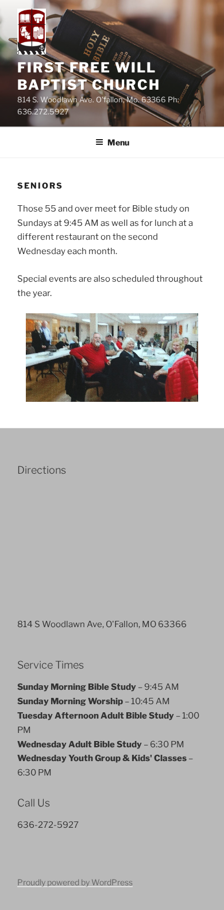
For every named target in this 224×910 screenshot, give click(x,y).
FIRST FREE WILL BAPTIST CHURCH (88, 76)
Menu (118, 142)
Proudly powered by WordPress (75, 882)
